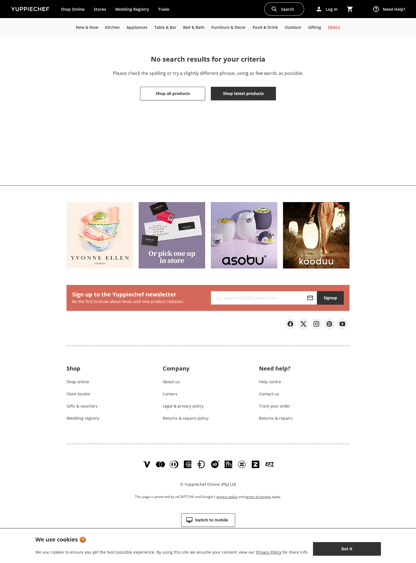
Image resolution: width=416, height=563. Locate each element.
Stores (100, 9)
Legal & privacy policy (183, 406)
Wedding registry (83, 418)
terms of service (258, 496)
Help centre (270, 381)
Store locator (79, 394)
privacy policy (227, 496)
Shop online (78, 381)
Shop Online (73, 9)
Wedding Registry (132, 9)
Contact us (269, 394)
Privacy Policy (268, 552)
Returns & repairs (276, 418)
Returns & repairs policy (186, 418)
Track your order (274, 406)
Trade (166, 10)
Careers (170, 394)
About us (171, 381)
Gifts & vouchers (82, 406)
